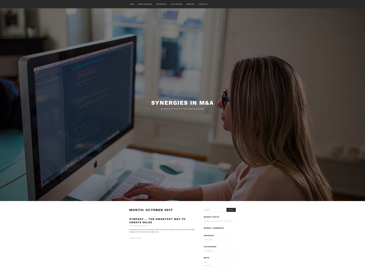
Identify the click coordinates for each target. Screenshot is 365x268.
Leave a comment (135, 238)
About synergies (145, 4)
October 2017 (208, 239)
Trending (190, 4)
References (161, 4)
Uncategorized (208, 251)
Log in (205, 262)
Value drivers (176, 4)
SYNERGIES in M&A (182, 102)
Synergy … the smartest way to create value (217, 221)
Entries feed (207, 265)
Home (132, 4)
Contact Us (203, 4)
